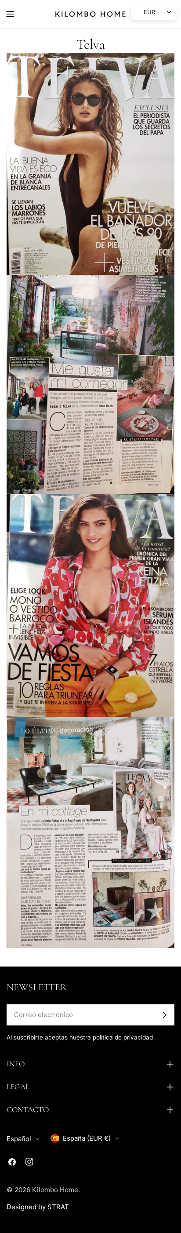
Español (19, 1139)
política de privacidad (123, 1037)
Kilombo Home (55, 1190)
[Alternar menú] (10, 14)
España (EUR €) (87, 1138)
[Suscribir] (164, 1015)
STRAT (58, 1207)
